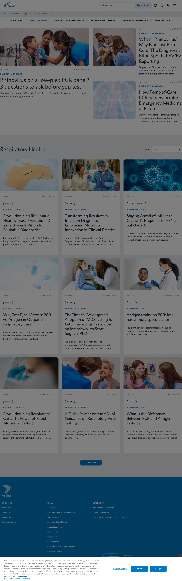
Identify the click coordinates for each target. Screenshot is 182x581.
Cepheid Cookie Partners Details (17, 579)
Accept (158, 569)
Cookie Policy (21, 576)
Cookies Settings (120, 569)
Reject (139, 569)
